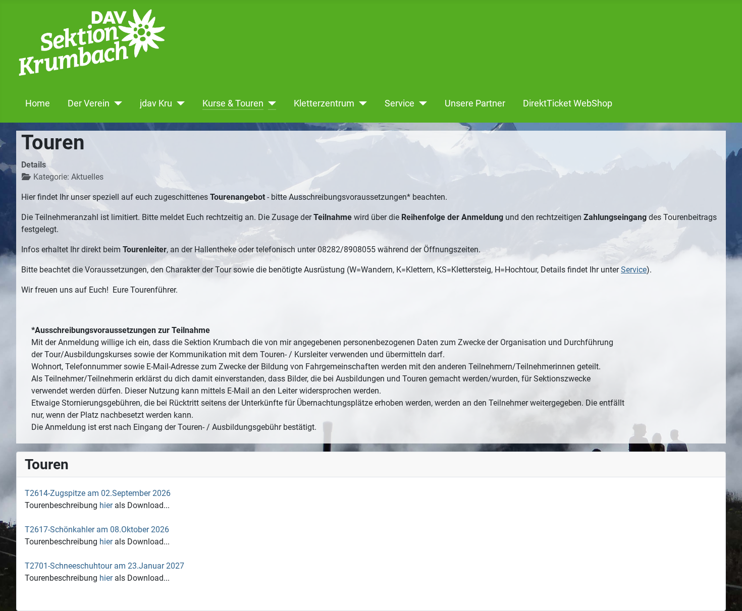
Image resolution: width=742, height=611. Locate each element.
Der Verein (89, 103)
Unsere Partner (475, 103)
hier (106, 505)
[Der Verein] (116, 103)
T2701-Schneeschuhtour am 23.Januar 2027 (104, 566)
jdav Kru (156, 103)
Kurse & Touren (232, 103)
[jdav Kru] (178, 103)
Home (37, 103)
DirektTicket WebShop (567, 103)
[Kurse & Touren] (269, 103)
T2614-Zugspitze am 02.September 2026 (98, 493)
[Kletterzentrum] (360, 103)
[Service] (420, 103)
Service (399, 103)
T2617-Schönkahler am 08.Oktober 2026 (97, 529)
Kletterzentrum (324, 103)
